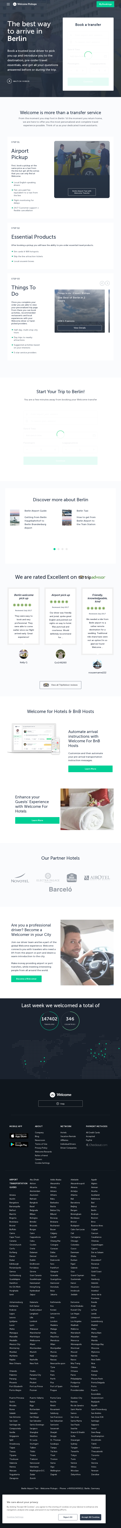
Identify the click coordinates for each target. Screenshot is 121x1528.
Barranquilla (14, 1206)
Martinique (35, 1337)
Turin (93, 1459)
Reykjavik (95, 1402)
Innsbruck (75, 1291)
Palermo (13, 1375)
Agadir (94, 1180)
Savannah (54, 1428)
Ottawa (74, 1371)
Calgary (53, 1233)
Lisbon (74, 1317)
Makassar (34, 1329)
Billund (53, 1214)
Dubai (12, 1260)
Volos (93, 1467)
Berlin (93, 1210)
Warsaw (13, 1471)
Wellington (55, 1471)
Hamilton (13, 1283)
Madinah (75, 1325)
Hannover (54, 1283)
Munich (33, 1352)
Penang (12, 1379)
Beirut (94, 1206)
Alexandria (55, 1183)
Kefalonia (13, 1306)
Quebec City (76, 1398)
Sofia (73, 1436)
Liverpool (95, 1317)
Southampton (97, 1436)
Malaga (53, 1329)
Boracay (54, 1218)
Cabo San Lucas (78, 1229)
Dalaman (33, 1252)
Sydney (74, 1444)
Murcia (53, 1352)
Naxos (73, 1360)
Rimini (53, 1405)
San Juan (13, 1421)
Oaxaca (74, 1367)
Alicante (33, 1187)
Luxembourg (97, 1321)
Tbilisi (32, 1451)
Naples (12, 1360)
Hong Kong (35, 1287)
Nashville (34, 1360)
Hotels (63, 1132)
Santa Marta (76, 1421)
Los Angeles (76, 1321)
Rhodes (12, 1405)
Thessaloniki (97, 1451)
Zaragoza (13, 1478)
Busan (53, 1229)
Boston (94, 1218)
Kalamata (34, 1302)
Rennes (74, 1402)
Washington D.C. (37, 1471)
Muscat (74, 1352)
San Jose (75, 1417)
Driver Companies (68, 1148)
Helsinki (94, 1283)
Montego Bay (97, 1344)
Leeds (94, 1314)
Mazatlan (75, 1337)
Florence (95, 1264)
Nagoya (53, 1356)
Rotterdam (35, 1409)
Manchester (35, 1333)
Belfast (12, 1210)
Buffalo (12, 1229)
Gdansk (74, 1268)
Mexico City (14, 1344)
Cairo (32, 1233)
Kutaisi (53, 1310)
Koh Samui (34, 1306)
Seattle (74, 1428)
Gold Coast (96, 1271)
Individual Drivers (68, 1144)
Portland (75, 1386)
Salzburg (54, 1413)
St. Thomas (55, 1440)
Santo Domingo (37, 1425)
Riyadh (94, 1405)
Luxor (12, 1325)
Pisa (52, 1382)
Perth (52, 1379)
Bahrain (33, 1199)
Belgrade (34, 1210)
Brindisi (33, 1222)
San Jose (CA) (97, 1417)
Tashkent (95, 1448)
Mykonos (95, 1352)
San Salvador (35, 1421)
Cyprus (94, 1248)
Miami (32, 1344)
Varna (52, 1463)
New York (34, 1363)
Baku (52, 1199)
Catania (12, 1241)
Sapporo (95, 1425)
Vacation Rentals (68, 1136)
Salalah (12, 1413)
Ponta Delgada (98, 1382)
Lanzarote (55, 1314)
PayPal (89, 1140)
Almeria (74, 1187)
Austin (12, 1199)
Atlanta (74, 1195)
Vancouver (35, 1463)
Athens (53, 1195)
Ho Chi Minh (15, 1287)
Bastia (53, 1206)
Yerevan (94, 1471)
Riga (32, 1405)
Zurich (33, 1478)
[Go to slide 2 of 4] (58, 549)
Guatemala (76, 1279)
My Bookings (105, 4)
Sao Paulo (75, 1425)
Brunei (12, 1226)
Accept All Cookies (91, 1517)
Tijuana (12, 1455)
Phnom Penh (97, 1379)
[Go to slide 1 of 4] (54, 549)
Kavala (94, 1302)
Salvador (34, 1413)
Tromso (54, 1459)
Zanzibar (95, 1474)
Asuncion (34, 1195)
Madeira (54, 1325)
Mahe (12, 1329)
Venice (74, 1463)
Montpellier (55, 1348)
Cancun (94, 1233)
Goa (73, 1271)
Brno (93, 1222)
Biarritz (12, 1214)
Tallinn (33, 1448)
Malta (93, 1329)
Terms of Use (41, 1144)
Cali (72, 1233)
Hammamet (35, 1283)
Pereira (33, 1379)
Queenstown (97, 1398)
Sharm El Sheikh (78, 1432)
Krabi (93, 1306)
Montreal (75, 1348)
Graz (93, 1275)
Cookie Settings (42, 1163)
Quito (12, 1402)
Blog (37, 1136)
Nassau (53, 1360)
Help (62, 1104)
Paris (52, 1375)
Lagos (12, 1314)
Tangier (74, 1448)
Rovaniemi (55, 1409)
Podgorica (75, 1382)
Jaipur (32, 1294)
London (53, 1321)
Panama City (35, 1375)
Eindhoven (35, 1264)
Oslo (52, 1371)
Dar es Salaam (97, 1252)
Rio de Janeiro (77, 1405)
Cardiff (53, 1237)
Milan (52, 1344)
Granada (54, 1275)
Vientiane (34, 1467)
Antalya (74, 1191)
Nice (93, 1363)
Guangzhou (55, 1279)
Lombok (33, 1321)
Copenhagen (97, 1245)
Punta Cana (55, 1398)
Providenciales (77, 1390)
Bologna (33, 1218)
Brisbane (54, 1222)
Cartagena (75, 1237)
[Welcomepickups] (8, 4)
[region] (54, 1509)
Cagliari (94, 1229)
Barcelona (75, 1203)
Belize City (55, 1210)
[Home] (60, 1094)
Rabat (32, 1402)
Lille (31, 1317)
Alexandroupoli (78, 1183)
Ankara (53, 1191)
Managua (13, 1333)
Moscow (95, 1348)
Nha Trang (75, 1363)
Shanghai (34, 1432)
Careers (38, 1159)
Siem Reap (95, 1432)
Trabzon (34, 1459)
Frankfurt (54, 1268)
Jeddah (74, 1294)
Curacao (54, 1248)
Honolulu (54, 1287)
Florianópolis (15, 1268)
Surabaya (54, 1444)
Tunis (73, 1459)
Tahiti (94, 1444)
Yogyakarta (14, 1474)
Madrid (94, 1325)
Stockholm (96, 1440)
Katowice (75, 1302)
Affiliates (64, 1140)
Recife (53, 1402)
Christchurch (15, 1245)
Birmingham (76, 1214)
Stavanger (75, 1440)
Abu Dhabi (34, 1180)
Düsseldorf (96, 1260)
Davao (12, 1256)
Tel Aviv (53, 1451)
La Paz (94, 1310)
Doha (93, 1256)
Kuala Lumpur (36, 1310)
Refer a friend (41, 1155)
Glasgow (54, 1271)
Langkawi (34, 1314)
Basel (32, 1206)
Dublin (33, 1260)
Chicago (74, 1241)
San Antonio (15, 1417)
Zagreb (53, 1474)
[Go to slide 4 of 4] (67, 549)
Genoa (12, 1271)
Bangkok (34, 1203)
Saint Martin (76, 1409)
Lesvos (12, 1317)
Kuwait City (76, 1310)
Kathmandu (55, 1302)
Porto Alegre (15, 1390)
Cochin (33, 1245)
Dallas (52, 1252)
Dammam (75, 1252)
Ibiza (52, 1291)
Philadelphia (76, 1379)
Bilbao (32, 1214)
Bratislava (13, 1222)
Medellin (13, 1340)
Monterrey (14, 1348)
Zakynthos (76, 1474)
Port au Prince (36, 1386)
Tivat (52, 1455)
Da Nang (13, 1252)
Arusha (94, 1191)
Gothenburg (15, 1275)
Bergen (74, 1210)
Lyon (32, 1325)
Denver (33, 1256)
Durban (74, 1260)
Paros (73, 1375)
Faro (52, 1264)
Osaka (32, 1371)
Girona (33, 1271)
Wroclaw (75, 1471)
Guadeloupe (35, 1279)
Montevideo (35, 1348)
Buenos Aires (97, 1226)
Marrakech (75, 1333)
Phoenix (13, 1382)
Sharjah (53, 1432)
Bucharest (55, 1226)
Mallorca (75, 1329)
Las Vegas (75, 1314)
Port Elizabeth (16, 1386)
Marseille (13, 1337)
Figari (73, 1264)
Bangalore (14, 1203)
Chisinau (95, 1241)
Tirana (33, 1455)
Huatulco (95, 1287)
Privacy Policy (41, 1148)
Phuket (33, 1382)
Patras (94, 1375)
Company (39, 1132)
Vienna (12, 1467)
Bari (93, 1203)
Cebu (32, 1241)
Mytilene (13, 1356)
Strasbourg (14, 1444)
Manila (53, 1333)
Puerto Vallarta (37, 1398)
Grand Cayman (77, 1275)
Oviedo (94, 1371)
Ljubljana (13, 1321)
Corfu (12, 1248)
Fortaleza (34, 1268)
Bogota (12, 1218)
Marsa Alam (96, 1333)
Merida (94, 1340)
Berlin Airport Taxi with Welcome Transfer (81, 192)
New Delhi (95, 1360)
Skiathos (34, 1436)
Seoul (93, 1428)
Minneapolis (76, 1344)
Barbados (54, 1203)
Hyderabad (35, 1291)
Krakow (12, 1310)
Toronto (95, 1455)
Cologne (54, 1245)
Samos (74, 1413)
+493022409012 (75, 1488)
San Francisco (56, 1417)
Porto (94, 1386)
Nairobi (74, 1356)
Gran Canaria (35, 1275)
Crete (32, 1248)
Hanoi (73, 1283)
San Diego (34, 1417)
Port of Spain (56, 1386)
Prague (53, 1390)
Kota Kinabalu (77, 1306)
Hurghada (13, 1291)
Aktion (33, 1183)
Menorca (75, 1340)
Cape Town (14, 1237)
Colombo (75, 1245)
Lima (52, 1317)
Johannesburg (16, 1302)
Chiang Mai (55, 1241)
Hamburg (95, 1279)
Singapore (14, 1436)
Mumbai (13, 1352)
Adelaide (75, 1180)
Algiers (94, 1183)
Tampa (53, 1448)
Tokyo (74, 1455)
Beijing (74, 1206)
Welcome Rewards (43, 1152)
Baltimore (95, 1199)
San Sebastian (56, 1421)
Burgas (33, 1229)
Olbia (93, 1367)
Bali (72, 1199)
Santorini (54, 1425)
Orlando (13, 1371)
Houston (75, 1287)
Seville (12, 1432)
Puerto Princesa (16, 1398)
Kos (52, 1306)
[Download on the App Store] (20, 1136)
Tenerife (75, 1451)
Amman (94, 1187)
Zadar (32, 1474)
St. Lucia (33, 1440)
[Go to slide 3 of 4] (63, 549)
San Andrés (96, 1413)
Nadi (32, 1356)
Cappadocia (35, 1237)
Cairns (12, 1233)
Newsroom (40, 1140)
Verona (94, 1463)
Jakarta (53, 1294)
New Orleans (15, 1363)
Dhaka (73, 1256)
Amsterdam (35, 1191)
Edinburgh (14, 1264)
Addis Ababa (55, 1180)
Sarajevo (34, 1428)
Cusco (73, 1248)
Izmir (11, 1294)
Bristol (74, 1222)
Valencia (13, 1463)
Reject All (67, 1517)
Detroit (53, 1256)
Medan (94, 1337)
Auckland (95, 1195)
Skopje (53, 1436)
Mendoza (54, 1340)
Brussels (33, 1226)
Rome (12, 1409)
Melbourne (35, 1340)
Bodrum (94, 1214)
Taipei (12, 1448)
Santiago (95, 1421)
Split (11, 1440)
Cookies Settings (15, 1517)
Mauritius (54, 1337)
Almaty (53, 1187)
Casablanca (96, 1237)
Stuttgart (34, 1444)
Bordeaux (75, 1218)
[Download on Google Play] (20, 1145)
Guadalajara (14, 1279)
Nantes (94, 1356)
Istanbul (94, 1291)
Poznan (33, 1390)
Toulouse (13, 1459)
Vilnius (73, 1467)
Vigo (52, 1467)
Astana (12, 1195)
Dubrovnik (55, 1260)
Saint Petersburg (99, 1409)
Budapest (75, 1226)
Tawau (12, 1451)
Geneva (94, 1268)
